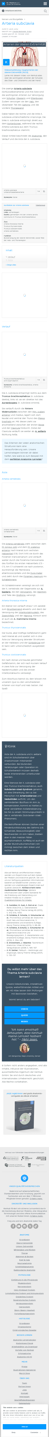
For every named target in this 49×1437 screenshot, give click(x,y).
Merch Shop (24, 1373)
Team (24, 1383)
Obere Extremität (24, 1243)
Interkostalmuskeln (29, 612)
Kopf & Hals (24, 1260)
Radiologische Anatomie (24, 1270)
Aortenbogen (14, 123)
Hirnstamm (26, 592)
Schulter (11, 98)
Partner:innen (24, 1387)
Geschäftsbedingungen (24, 1400)
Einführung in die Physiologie (24, 1280)
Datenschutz (24, 1403)
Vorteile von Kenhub (24, 1350)
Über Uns (24, 1378)
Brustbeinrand (14, 609)
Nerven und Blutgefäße (12, 19)
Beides (24, 1022)
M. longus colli (9, 547)
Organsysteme (24, 1327)
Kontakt (24, 1393)
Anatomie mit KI (24, 1357)
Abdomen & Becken (24, 1257)
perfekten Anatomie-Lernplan (26, 459)
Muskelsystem (24, 1283)
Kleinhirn (41, 592)
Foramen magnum (33, 576)
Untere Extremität (24, 1246)
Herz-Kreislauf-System (24, 1290)
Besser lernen (24, 1335)
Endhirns (21, 595)
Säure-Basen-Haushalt (24, 1310)
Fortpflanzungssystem (24, 1314)
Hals (31, 101)
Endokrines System (24, 1297)
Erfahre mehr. (36, 1199)
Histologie (24, 1319)
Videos (24, 1009)
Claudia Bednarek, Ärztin (21, 32)
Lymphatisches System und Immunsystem (24, 1293)
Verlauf (11, 257)
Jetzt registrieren (14, 1093)
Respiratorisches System (24, 1300)
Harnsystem (24, 1307)
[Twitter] (30, 1226)
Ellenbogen (37, 98)
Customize (34, 1432)
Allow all (25, 1427)
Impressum (24, 1397)
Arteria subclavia (23, 88)
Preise (24, 1367)
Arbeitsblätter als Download (24, 1347)
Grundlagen (24, 1240)
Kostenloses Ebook (24, 1343)
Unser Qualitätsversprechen (24, 1186)
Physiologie (24, 1275)
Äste (10, 260)
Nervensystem (24, 1287)
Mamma (28, 616)
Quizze (24, 1015)
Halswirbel (7, 553)
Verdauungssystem (24, 1304)
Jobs (24, 1390)
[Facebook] (13, 1226)
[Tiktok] (35, 1226)
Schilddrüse (34, 643)
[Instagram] (24, 1226)
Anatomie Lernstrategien (24, 1340)
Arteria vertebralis (15, 544)
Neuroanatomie (24, 1263)
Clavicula (15, 428)
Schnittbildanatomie (24, 1267)
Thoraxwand (17, 108)
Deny (13, 1432)
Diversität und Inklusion (24, 1204)
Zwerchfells (8, 616)
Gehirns (26, 105)
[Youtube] (18, 1226)
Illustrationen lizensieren (24, 1370)
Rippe (41, 425)
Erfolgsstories (24, 1354)
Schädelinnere (9, 579)
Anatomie (37, 136)
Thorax (24, 1253)
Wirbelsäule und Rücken (24, 1250)
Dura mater (36, 573)
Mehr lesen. (30, 1039)
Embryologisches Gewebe (24, 1330)
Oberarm (21, 98)
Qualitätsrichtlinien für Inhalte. (18, 900)
